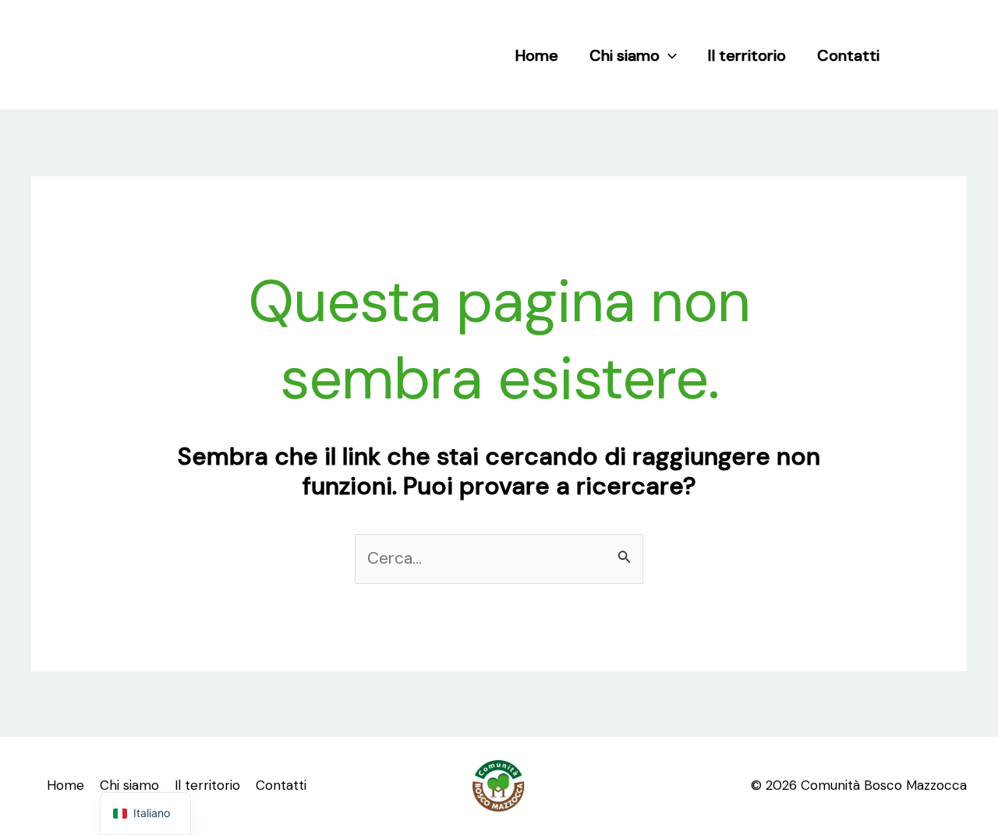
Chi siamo (624, 55)
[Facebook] (922, 55)
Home (536, 55)
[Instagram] (955, 55)
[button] (668, 55)
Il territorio (747, 55)
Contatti (848, 55)
